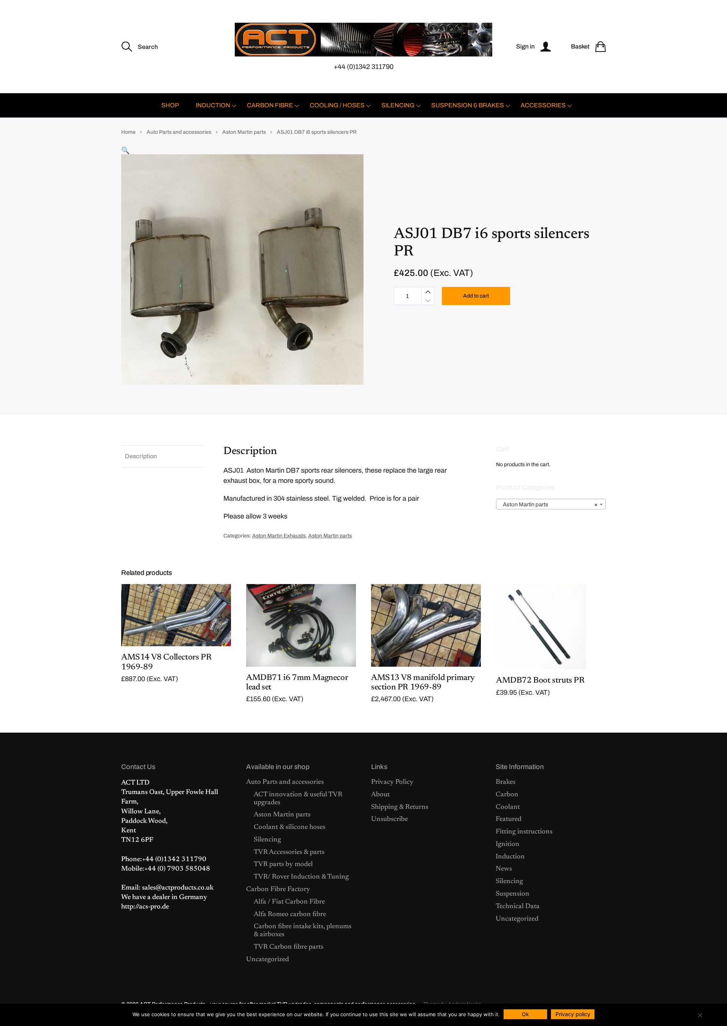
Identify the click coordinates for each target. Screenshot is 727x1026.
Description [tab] (141, 456)
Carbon (507, 794)
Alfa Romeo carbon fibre (290, 914)
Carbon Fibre (270, 105)
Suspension (512, 894)
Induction (213, 105)
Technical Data (518, 906)
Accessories (543, 105)
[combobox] (551, 504)
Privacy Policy (392, 782)
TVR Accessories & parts (289, 852)
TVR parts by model (283, 864)
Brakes (505, 782)
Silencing (398, 105)
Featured (508, 819)
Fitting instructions (524, 832)
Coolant (508, 807)
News (504, 869)
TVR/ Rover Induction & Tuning (301, 877)
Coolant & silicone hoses (289, 827)
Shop (170, 105)
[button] (125, 150)
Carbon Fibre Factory (278, 889)
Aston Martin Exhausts (279, 536)
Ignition (508, 844)
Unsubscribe (389, 819)
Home (128, 132)
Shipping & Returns (399, 807)
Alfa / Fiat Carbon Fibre (289, 902)
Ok (525, 1014)
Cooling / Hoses (337, 105)
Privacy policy (572, 1014)
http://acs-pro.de (145, 907)
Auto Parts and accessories (179, 132)
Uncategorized (267, 959)
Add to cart (476, 296)
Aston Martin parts (244, 132)
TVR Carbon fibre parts (288, 947)
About (380, 794)
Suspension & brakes (467, 105)
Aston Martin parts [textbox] (548, 504)
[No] (699, 1015)
